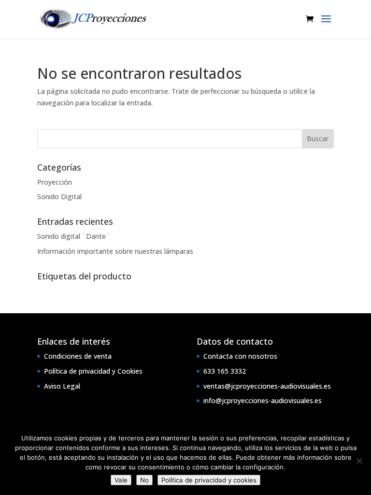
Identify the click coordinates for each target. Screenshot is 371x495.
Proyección (54, 182)
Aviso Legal (62, 386)
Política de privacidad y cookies (209, 480)
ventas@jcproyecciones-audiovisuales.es (267, 386)
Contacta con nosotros (240, 356)
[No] (359, 461)
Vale (121, 480)
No (144, 480)
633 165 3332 (224, 371)
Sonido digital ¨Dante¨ (73, 236)
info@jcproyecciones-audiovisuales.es (262, 400)
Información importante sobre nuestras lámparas (115, 251)
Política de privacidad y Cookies (93, 371)
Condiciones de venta (78, 356)
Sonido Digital (59, 196)
